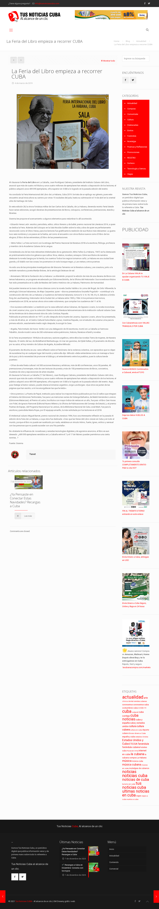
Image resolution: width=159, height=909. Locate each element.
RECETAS (131, 158)
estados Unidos (142, 737)
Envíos (130, 130)
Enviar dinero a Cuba (137, 733)
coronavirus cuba (141, 704)
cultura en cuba (136, 730)
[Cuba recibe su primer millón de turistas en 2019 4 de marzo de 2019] (156, 896)
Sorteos (130, 163)
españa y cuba (128, 736)
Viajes (130, 174)
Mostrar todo (109, 61)
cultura (132, 726)
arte (146, 697)
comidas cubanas (140, 701)
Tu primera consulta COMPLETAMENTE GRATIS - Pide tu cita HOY (134, 464)
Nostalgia (131, 141)
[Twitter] (149, 3)
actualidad (132, 697)
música (127, 761)
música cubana (131, 764)
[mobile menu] (11, 30)
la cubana (137, 754)
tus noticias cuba (134, 785)
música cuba (137, 761)
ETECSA (133, 744)
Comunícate (132, 114)
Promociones (133, 152)
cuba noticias (130, 717)
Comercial (113, 869)
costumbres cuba (130, 708)
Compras (131, 109)
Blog (128, 41)
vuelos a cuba (132, 799)
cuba (127, 711)
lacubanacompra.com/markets (136, 667)
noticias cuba (135, 775)
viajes (138, 796)
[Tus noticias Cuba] (34, 16)
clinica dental (127, 701)
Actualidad (141, 41)
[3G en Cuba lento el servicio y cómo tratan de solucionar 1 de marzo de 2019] (2, 896)
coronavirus (127, 704)
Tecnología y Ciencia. (136, 168)
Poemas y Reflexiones (137, 147)
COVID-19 (142, 708)
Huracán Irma (132, 751)
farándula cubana (131, 747)
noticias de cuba (135, 779)
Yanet (32, 454)
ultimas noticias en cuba (135, 793)
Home (116, 41)
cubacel (135, 712)
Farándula (131, 136)
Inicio (111, 849)
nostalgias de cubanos (139, 768)
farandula (143, 743)
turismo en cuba (128, 784)
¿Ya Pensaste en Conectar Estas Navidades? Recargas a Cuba (25, 500)
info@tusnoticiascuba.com (47, 3)
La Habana (141, 757)
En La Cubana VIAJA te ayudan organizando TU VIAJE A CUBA (135, 276)
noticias (129, 771)
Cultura (130, 119)
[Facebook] (144, 3)
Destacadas (132, 125)
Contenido (114, 862)
